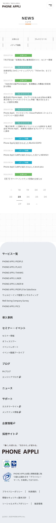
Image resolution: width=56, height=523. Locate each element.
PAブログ (6, 371)
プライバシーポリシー (12, 491)
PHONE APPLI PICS (11, 306)
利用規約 (32, 491)
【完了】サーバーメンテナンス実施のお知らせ (23, 179)
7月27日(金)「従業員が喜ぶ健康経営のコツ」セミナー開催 (28, 60)
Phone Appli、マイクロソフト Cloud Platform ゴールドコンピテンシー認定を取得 (28, 114)
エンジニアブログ (10, 377)
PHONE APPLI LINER (11, 278)
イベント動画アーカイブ (13, 352)
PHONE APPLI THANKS (12, 272)
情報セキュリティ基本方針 (14, 497)
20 (36, 189)
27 (19, 204)
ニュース (7, 388)
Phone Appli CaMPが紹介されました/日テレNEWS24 (26, 155)
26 (45, 196)
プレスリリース (41, 39)
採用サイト (8, 434)
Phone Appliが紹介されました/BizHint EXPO (22, 143)
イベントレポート (10, 346)
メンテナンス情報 (10, 412)
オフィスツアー (9, 341)
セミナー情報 (8, 335)
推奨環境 (38, 503)
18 (19, 189)
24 (28, 196)
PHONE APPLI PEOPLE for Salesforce (19, 289)
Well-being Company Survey (15, 300)
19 (27, 189)
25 (36, 196)
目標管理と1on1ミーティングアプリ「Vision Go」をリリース (27, 72)
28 (28, 204)
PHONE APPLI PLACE (12, 267)
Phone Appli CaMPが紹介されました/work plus (24, 167)
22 (10, 196)
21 (44, 189)
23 (19, 196)
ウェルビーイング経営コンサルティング (20, 295)
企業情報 (7, 423)
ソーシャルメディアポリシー (15, 503)
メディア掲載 (15, 45)
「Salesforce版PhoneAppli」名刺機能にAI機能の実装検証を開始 (27, 85)
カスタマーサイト (10, 406)
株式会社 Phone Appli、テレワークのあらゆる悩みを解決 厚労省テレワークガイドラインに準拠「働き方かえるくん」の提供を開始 (27, 99)
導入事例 (7, 317)
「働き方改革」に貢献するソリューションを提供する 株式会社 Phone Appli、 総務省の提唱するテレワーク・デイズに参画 (28, 128)
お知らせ (15, 39)
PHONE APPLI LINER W (12, 283)
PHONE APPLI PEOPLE (12, 261)
